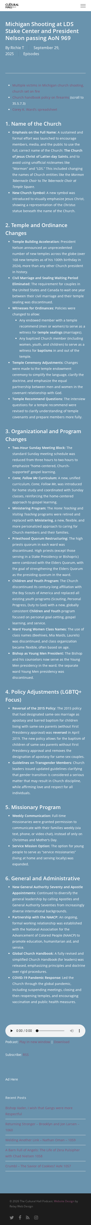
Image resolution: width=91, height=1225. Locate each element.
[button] (83, 5)
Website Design (64, 1201)
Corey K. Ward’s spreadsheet (34, 109)
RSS (26, 1054)
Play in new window (34, 1042)
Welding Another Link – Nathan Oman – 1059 (40, 1140)
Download (62, 1042)
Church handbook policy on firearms (40, 97)
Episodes (31, 53)
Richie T (17, 47)
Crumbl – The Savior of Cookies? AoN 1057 (38, 1166)
